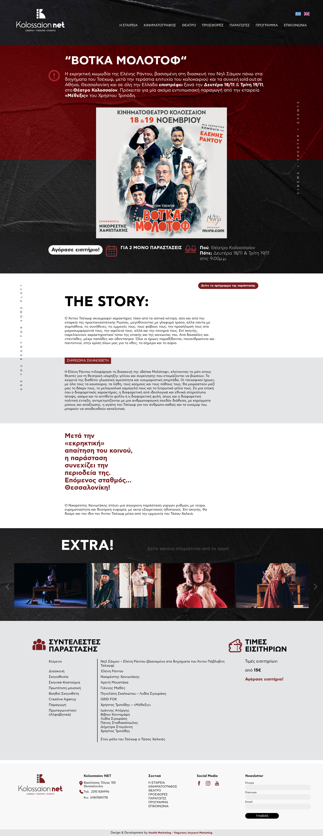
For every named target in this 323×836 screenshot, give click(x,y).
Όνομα (249, 783)
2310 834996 (100, 791)
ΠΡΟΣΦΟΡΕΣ (213, 25)
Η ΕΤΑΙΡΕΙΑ (128, 25)
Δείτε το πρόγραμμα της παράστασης (228, 285)
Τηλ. (87, 791)
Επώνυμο (251, 792)
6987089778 (99, 797)
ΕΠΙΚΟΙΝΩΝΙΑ (295, 25)
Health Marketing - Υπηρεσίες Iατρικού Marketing (180, 833)
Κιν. (86, 797)
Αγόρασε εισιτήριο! (75, 250)
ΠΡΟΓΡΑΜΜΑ (267, 25)
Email (248, 802)
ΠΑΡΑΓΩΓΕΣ (240, 25)
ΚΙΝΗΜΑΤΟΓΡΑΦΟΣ (160, 25)
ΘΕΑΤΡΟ (189, 25)
